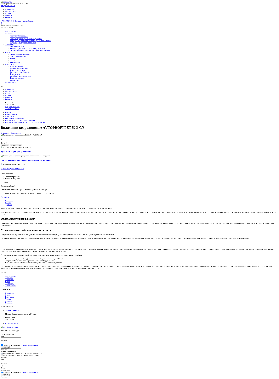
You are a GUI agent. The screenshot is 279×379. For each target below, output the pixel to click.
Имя (2, 336)
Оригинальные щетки (18, 56)
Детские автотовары (17, 70)
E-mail (3, 368)
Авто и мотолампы (17, 47)
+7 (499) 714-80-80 (7, 21)
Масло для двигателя (17, 35)
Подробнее (5, 197)
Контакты (9, 17)
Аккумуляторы (10, 31)
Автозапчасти (10, 82)
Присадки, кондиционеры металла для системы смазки (30, 41)
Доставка (8, 15)
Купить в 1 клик (15, 145)
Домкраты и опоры (17, 78)
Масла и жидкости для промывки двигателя (26, 39)
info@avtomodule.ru (8, 6)
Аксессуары (9, 64)
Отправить (5, 347)
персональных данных (29, 345)
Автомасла (9, 33)
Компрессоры (15, 74)
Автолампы (9, 45)
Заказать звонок (13, 327)
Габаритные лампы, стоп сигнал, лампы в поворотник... (30, 50)
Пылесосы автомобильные (19, 72)
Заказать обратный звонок (24, 21)
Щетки (7, 52)
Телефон (4, 341)
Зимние (12, 60)
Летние (12, 58)
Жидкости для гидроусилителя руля (23, 43)
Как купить (9, 297)
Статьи (7, 93)
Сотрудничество (11, 11)
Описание (9, 201)
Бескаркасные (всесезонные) (20, 54)
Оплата (8, 13)
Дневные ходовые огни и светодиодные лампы (27, 48)
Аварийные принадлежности (20, 76)
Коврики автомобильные (19, 68)
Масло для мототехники (19, 37)
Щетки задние (15, 62)
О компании (9, 9)
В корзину (5, 145)
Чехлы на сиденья (16, 66)
